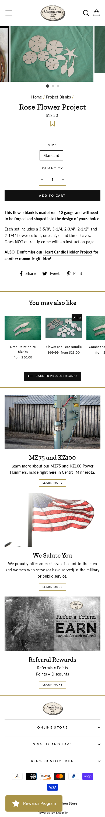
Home (36, 97)
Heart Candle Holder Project (68, 252)
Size (52, 145)
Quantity (52, 168)
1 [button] (47, 86)
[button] (52, 123)
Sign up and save (52, 744)
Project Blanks (58, 97)
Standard (52, 155)
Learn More (53, 482)
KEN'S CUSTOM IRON (52, 761)
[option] (52, 54)
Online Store (52, 727)
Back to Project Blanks (56, 375)
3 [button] (58, 86)
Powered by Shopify (52, 813)
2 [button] (53, 86)
